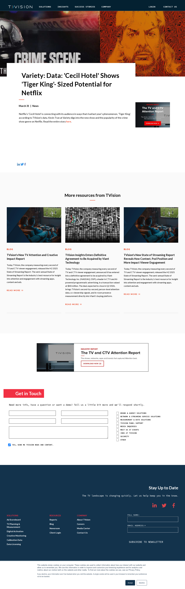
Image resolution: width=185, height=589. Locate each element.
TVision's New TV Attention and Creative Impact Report (32, 256)
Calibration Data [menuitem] (14, 540)
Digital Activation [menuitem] (15, 531)
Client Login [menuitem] (55, 533)
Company (106, 6)
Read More (13, 290)
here (68, 121)
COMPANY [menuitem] (82, 515)
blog (10, 249)
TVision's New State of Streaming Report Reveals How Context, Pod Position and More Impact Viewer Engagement (149, 258)
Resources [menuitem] (55, 515)
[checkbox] (145, 426)
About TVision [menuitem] (83, 520)
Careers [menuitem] (80, 524)
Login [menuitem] (152, 6)
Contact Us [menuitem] (170, 6)
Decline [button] (142, 583)
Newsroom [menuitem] (55, 528)
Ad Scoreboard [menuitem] (14, 520)
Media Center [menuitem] (83, 528)
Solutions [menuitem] (12, 515)
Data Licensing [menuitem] (14, 544)
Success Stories (85, 6)
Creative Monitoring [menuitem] (16, 536)
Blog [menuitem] (52, 524)
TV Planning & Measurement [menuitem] (13, 525)
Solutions (45, 6)
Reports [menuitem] (53, 520)
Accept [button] (130, 583)
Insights (63, 6)
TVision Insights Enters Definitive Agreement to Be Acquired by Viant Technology (87, 258)
